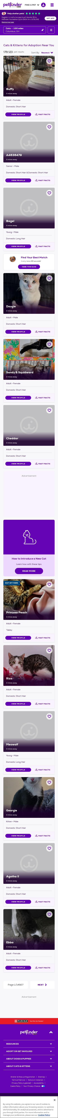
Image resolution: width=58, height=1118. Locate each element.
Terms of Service (18, 1080)
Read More (28, 571)
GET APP (50, 18)
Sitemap (41, 1077)
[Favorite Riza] (49, 650)
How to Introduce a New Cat (29, 558)
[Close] (55, 1100)
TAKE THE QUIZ (29, 267)
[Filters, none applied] (51, 30)
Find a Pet (30, 5)
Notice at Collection (35, 1080)
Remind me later (8, 22)
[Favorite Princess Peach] (49, 584)
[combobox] (47, 53)
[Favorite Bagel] (49, 193)
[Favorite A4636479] (49, 127)
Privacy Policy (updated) (21, 1083)
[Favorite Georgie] (49, 782)
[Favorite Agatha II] (49, 848)
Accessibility (39, 1083)
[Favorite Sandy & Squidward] (49, 344)
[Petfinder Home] (12, 5)
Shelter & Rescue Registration (23, 1077)
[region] (29, 1107)
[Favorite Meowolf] (49, 716)
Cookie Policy (15, 1086)
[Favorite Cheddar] (49, 410)
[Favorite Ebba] (49, 914)
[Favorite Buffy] (49, 61)
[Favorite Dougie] (49, 278)
